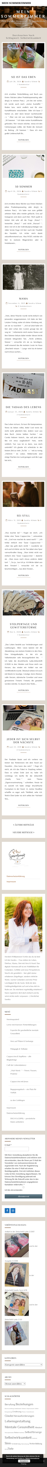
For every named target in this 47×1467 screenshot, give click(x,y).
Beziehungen (24, 1404)
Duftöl (36, 1408)
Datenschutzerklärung (16, 876)
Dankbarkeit (17, 1408)
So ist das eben (23, 77)
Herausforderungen (24, 1416)
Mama (23, 298)
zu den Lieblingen (17, 1100)
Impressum (11, 881)
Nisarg (23, 1464)
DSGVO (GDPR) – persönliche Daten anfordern (22, 1120)
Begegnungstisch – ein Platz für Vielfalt (23, 1090)
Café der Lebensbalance (16, 1065)
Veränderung (16, 1444)
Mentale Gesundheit (19, 1427)
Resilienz (21, 1432)
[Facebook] (7, 1210)
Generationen (30, 1411)
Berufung (10, 1404)
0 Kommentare (25, 306)
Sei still (23, 515)
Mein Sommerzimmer (16, 2)
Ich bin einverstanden (13, 1190)
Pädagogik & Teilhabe (18, 1049)
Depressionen (30, 1408)
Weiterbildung (35, 1443)
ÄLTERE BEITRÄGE (24, 824)
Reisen (16, 1432)
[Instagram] (12, 1210)
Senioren (34, 1438)
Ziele (10, 1448)
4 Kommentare (23, 750)
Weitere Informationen (32, 1458)
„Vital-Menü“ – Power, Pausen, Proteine (23, 1072)
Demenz (24, 1408)
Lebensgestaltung (17, 1421)
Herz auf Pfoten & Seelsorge (21, 1041)
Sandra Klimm (30, 81)
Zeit (6, 1449)
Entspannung (8, 1411)
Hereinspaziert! (13, 1019)
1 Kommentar (23, 84)
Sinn (8, 1443)
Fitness (24, 1411)
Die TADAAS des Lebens (23, 407)
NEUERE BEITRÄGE (23, 832)
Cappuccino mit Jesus (19, 1081)
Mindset (38, 1427)
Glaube (9, 1415)
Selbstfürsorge (33, 1432)
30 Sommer (23, 186)
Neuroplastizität (9, 1432)
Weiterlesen (24, 140)
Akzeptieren (24, 1461)
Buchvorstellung (9, 1408)
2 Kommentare (23, 414)
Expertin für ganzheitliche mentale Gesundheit (24, 1031)
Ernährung (17, 1412)
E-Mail (8, 1145)
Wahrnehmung (25, 1443)
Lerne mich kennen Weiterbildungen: (22, 1025)
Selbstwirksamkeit (18, 1437)
